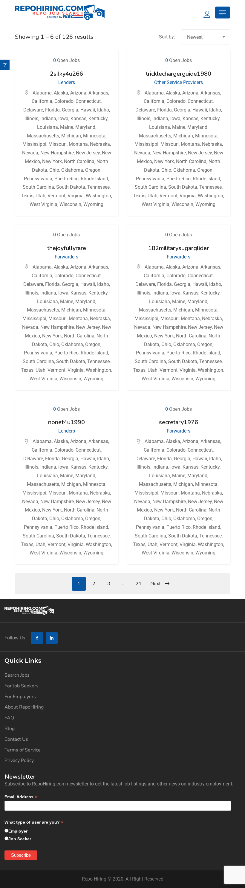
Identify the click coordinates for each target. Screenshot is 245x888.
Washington (98, 196)
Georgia (70, 110)
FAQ (9, 718)
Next (156, 583)
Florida (52, 110)
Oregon (92, 170)
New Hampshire (57, 153)
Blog (9, 728)
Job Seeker (19, 838)
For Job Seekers (21, 686)
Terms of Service (22, 750)
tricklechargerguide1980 (178, 74)
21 (139, 583)
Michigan (71, 136)
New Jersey (88, 153)
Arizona (78, 93)
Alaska (61, 93)
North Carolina (79, 161)
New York (52, 161)
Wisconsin (70, 204)
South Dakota (70, 187)
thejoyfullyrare (66, 248)
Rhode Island (94, 179)
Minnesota (94, 136)
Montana (78, 144)
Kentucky (98, 118)
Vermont (56, 196)
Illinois (31, 118)
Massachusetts (43, 136)
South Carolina (38, 187)
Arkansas (98, 93)
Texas (27, 196)
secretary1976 (178, 422)
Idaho (103, 110)
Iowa (63, 118)
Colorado (64, 101)
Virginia (76, 196)
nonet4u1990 (66, 422)
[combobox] (205, 37)
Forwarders (66, 257)
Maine (66, 127)
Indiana (48, 118)
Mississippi (34, 144)
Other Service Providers (178, 82)
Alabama (42, 93)
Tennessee (98, 187)
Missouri (57, 144)
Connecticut (88, 101)
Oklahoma (72, 170)
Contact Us (16, 739)
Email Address (20, 797)
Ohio (54, 170)
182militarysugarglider (178, 248)
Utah (40, 196)
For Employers (20, 696)
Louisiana (47, 127)
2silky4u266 (66, 74)
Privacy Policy (19, 760)
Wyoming (93, 204)
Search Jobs (17, 675)
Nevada (30, 153)
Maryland (85, 127)
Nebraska (100, 144)
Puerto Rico (66, 179)
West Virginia (43, 204)
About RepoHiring (24, 707)
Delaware (33, 110)
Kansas (78, 118)
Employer (17, 831)
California (42, 101)
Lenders (66, 82)
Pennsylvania (38, 179)
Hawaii (87, 110)
